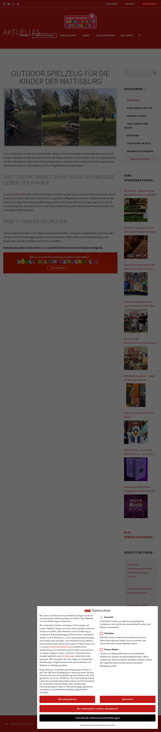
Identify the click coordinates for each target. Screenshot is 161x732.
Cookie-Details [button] (85, 725)
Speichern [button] (128, 699)
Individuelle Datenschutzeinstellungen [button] (97, 718)
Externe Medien (111, 649)
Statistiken (109, 633)
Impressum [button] (111, 725)
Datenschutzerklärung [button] (98, 725)
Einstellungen (68, 656)
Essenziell (108, 617)
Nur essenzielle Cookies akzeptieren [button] (97, 708)
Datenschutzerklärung (59, 646)
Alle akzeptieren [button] (67, 699)
